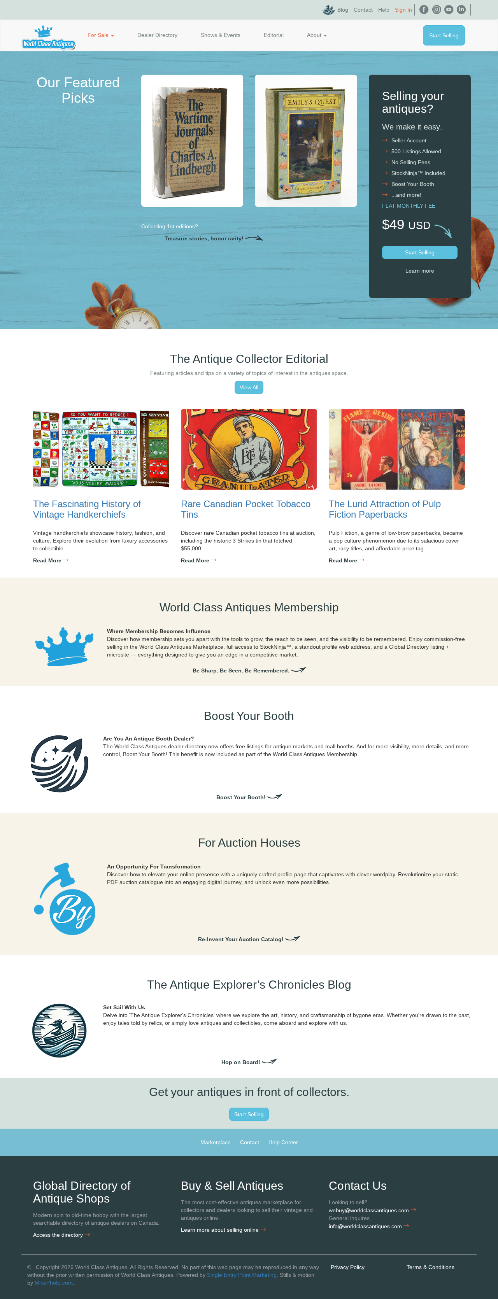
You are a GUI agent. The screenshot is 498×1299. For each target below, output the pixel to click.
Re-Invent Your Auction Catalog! (241, 939)
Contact (363, 10)
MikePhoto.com (54, 1283)
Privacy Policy (348, 1267)
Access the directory (58, 1235)
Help (383, 10)
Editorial (274, 35)
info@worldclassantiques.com (366, 1226)
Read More (48, 560)
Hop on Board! (241, 1062)
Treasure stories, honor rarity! (205, 238)
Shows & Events (220, 35)
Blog (342, 10)
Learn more (419, 271)
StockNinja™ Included (418, 173)
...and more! (406, 195)
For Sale (99, 35)
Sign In (403, 10)
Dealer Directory (157, 35)
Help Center (283, 1142)
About (315, 35)
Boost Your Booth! (241, 797)
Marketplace (215, 1142)
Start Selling (444, 35)
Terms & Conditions (430, 1267)
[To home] (48, 35)
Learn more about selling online (220, 1230)
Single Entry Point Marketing (242, 1275)
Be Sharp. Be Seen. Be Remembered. (242, 670)
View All (249, 387)
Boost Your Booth (412, 184)
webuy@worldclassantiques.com (369, 1210)
